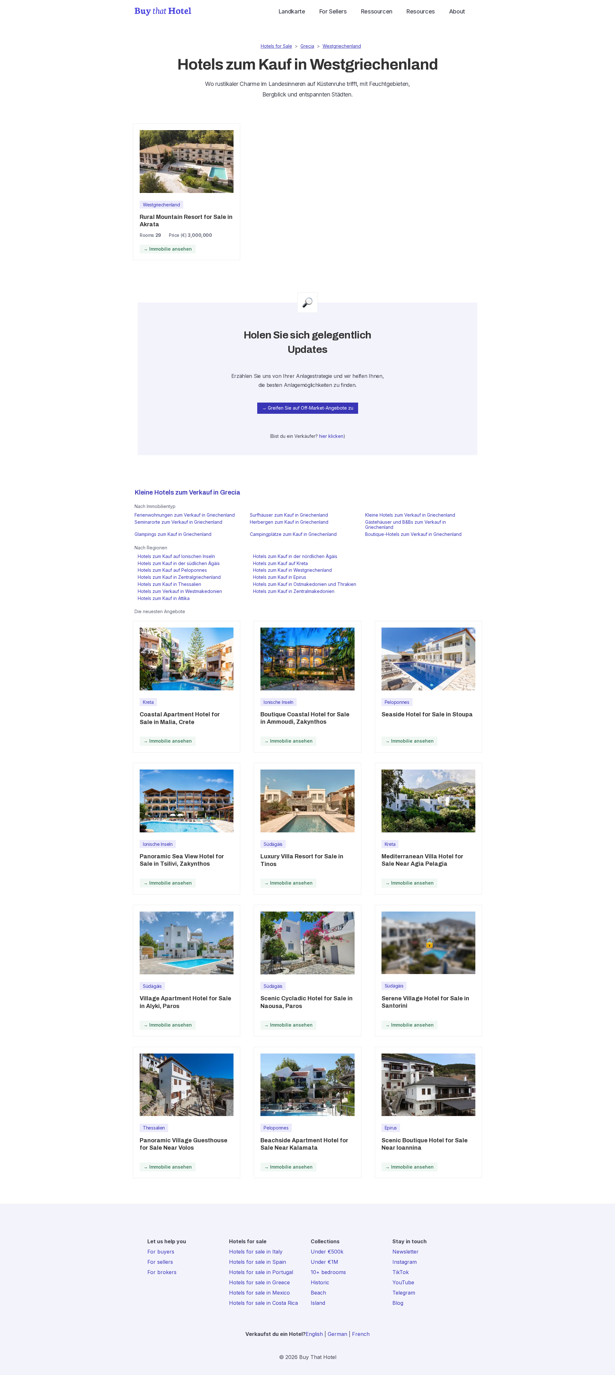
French (361, 1334)
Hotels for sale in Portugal (261, 1272)
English (314, 1334)
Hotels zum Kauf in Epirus (279, 577)
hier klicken (331, 436)
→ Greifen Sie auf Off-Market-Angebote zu (307, 408)
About (457, 11)
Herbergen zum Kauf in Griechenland (289, 522)
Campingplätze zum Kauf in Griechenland (293, 534)
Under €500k (327, 1251)
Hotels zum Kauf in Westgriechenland (292, 570)
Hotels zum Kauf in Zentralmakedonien (293, 591)
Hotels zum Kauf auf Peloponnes (172, 570)
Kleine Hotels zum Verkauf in (176, 492)
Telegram (403, 1292)
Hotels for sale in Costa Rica (263, 1303)
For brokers (161, 1272)
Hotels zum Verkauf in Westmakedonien (180, 591)
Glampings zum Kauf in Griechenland (173, 534)
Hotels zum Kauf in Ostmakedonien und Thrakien (304, 584)
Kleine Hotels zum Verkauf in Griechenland (410, 515)
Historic (320, 1282)
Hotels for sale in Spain (257, 1262)
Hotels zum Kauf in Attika (164, 598)
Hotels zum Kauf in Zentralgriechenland (179, 577)
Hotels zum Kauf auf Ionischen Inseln (176, 556)
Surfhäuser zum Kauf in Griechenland (289, 515)
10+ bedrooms (328, 1272)
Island (318, 1303)
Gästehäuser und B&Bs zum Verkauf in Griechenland (405, 524)
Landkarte (292, 11)
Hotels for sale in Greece (259, 1282)
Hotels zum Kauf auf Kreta (280, 563)
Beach (318, 1292)
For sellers (160, 1262)
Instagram (404, 1262)
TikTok (400, 1272)
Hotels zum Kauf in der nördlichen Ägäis (295, 556)
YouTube (403, 1282)
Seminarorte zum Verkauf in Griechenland (178, 522)
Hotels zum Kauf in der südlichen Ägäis (179, 563)
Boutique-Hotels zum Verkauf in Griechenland (413, 534)
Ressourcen (376, 11)
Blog (397, 1303)
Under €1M (324, 1262)
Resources (420, 11)
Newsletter (405, 1251)
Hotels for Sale (276, 46)
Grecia (307, 46)
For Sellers (333, 11)
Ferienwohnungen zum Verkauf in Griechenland (185, 515)
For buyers (160, 1251)
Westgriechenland (342, 46)
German (337, 1334)
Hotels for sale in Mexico (259, 1292)
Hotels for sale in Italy (256, 1251)
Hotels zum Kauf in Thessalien (169, 584)
